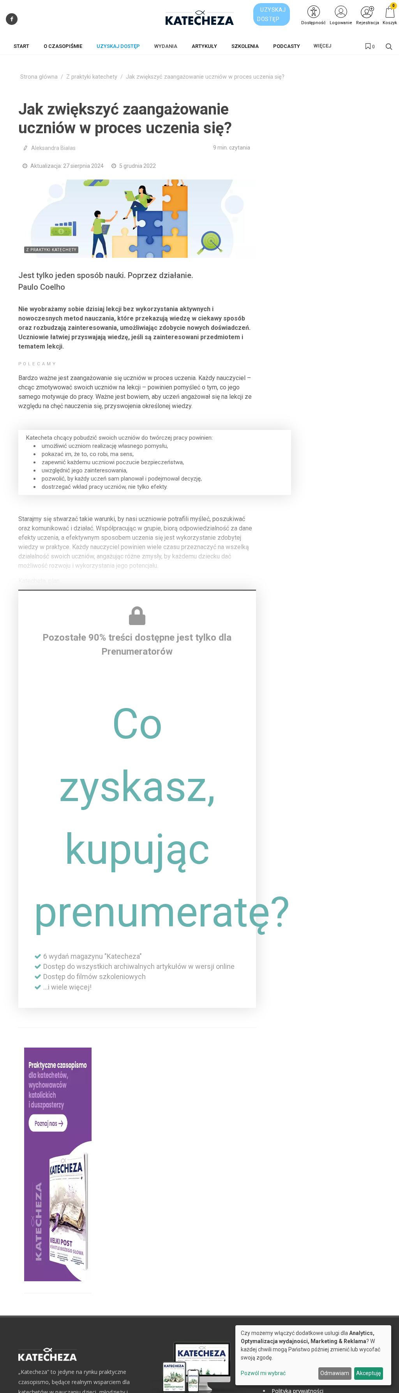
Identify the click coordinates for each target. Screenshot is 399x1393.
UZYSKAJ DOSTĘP (271, 14)
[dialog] (313, 1355)
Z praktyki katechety (91, 77)
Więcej (322, 46)
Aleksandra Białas (53, 148)
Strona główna (39, 77)
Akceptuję (368, 1373)
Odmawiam (334, 1373)
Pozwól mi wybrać (263, 1373)
